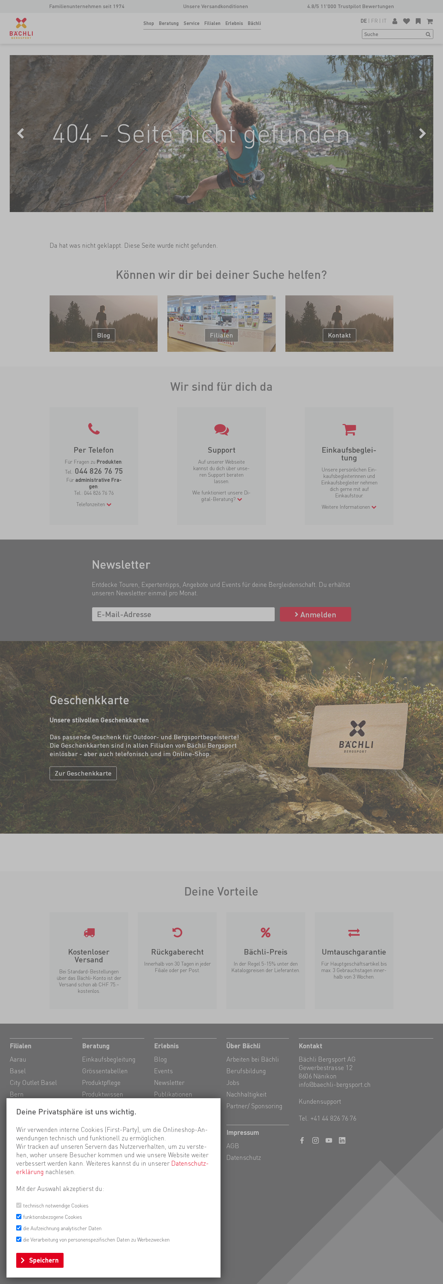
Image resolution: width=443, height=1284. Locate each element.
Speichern (44, 1260)
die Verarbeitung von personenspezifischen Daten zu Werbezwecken (96, 1240)
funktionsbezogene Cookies (52, 1217)
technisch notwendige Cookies (56, 1206)
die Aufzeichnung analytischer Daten (62, 1228)
